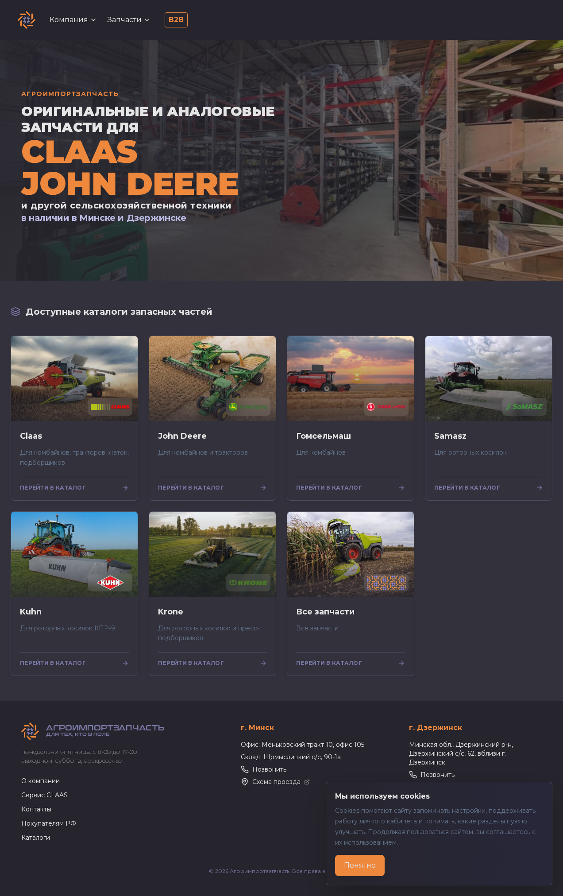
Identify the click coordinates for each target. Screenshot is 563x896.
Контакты (36, 809)
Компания (69, 19)
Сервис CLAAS (44, 795)
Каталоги (35, 838)
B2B (176, 19)
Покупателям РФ (48, 823)
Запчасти (125, 19)
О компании (40, 781)
